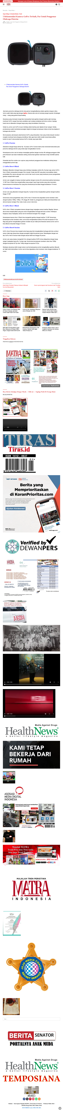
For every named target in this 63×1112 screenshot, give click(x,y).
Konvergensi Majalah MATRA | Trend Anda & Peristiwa (28, 1103)
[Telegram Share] (55, 291)
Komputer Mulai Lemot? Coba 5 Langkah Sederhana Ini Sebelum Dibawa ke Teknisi (50, 329)
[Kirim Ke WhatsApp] (59, 291)
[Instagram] (33, 1099)
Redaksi (8, 22)
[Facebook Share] (46, 291)
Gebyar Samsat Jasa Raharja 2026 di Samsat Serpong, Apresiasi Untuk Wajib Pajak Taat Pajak (11, 311)
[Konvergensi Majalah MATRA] (8, 4)
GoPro (25, 113)
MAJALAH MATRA (7, 394)
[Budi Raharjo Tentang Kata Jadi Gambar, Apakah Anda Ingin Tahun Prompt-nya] (31, 321)
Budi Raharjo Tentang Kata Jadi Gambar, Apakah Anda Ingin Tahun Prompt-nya (31, 329)
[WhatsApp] (36, 1099)
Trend (20, 14)
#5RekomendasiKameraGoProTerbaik (13, 279)
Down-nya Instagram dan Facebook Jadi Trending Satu (47, 285)
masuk (11, 341)
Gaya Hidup (6, 14)
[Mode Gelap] (56, 4)
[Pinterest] (30, 1099)
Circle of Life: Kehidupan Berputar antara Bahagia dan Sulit (31, 310)
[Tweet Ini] (49, 291)
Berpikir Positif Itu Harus (49, 1)
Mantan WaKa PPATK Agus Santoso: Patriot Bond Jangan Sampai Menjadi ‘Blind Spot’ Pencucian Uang (49, 311)
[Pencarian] (59, 4)
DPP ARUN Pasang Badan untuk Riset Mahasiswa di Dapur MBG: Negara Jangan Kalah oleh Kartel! (11, 329)
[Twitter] (27, 1099)
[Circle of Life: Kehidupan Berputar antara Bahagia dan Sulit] (31, 303)
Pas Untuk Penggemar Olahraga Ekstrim (18, 22)
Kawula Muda (14, 14)
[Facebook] (24, 1099)
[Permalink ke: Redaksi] (4, 22)
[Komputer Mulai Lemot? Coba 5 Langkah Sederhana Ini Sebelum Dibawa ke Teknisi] (51, 321)
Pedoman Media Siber (48, 1103)
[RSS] (39, 1099)
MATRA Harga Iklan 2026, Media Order (32, 1105)
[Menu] (4, 4)
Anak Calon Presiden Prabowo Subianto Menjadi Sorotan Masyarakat (15, 285)
